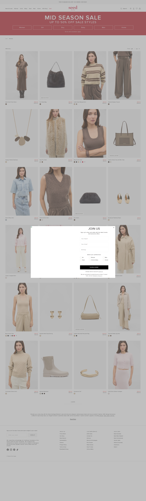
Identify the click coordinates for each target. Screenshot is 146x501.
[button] (113, 227)
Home (106, 260)
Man (106, 257)
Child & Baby (94, 260)
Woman (93, 257)
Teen (83, 260)
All (83, 257)
